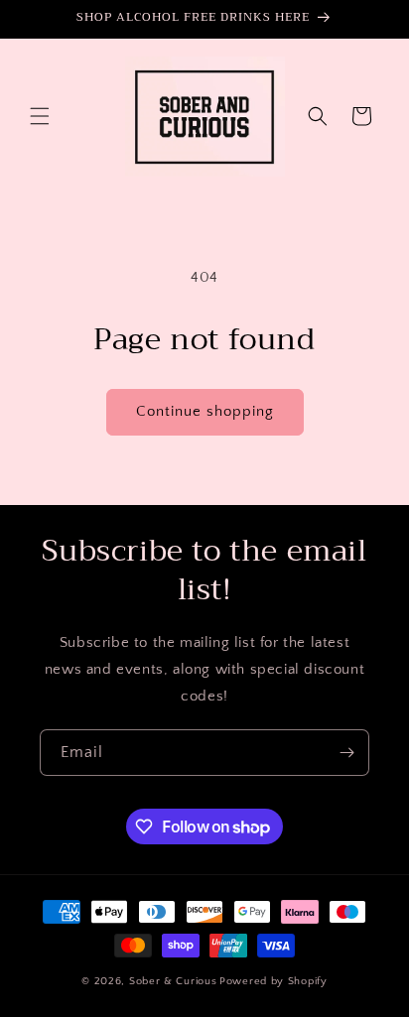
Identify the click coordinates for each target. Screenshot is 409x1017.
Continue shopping (205, 411)
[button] (40, 116)
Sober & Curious (173, 981)
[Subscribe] (346, 752)
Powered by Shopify (273, 981)
